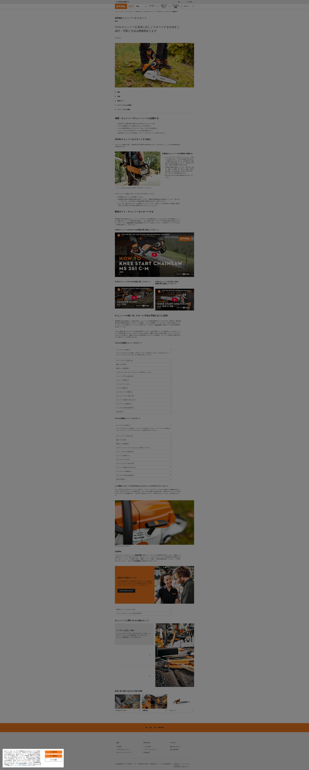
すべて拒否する (53, 756)
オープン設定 (53, 760)
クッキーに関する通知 (19, 765)
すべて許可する (53, 752)
